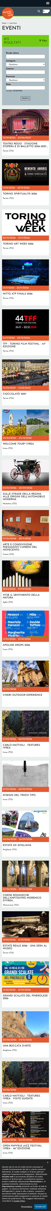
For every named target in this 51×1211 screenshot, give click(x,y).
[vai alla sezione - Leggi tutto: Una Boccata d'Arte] (25, 1034)
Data (8, 84)
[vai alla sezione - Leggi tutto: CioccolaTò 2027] (25, 382)
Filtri (44, 41)
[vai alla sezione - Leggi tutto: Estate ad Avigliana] (25, 834)
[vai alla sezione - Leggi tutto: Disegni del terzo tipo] (25, 784)
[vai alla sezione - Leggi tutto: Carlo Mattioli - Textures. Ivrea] (25, 734)
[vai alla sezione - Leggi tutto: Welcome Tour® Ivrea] (25, 432)
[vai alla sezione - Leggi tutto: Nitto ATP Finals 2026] (25, 282)
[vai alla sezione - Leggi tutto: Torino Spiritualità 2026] (25, 182)
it (43, 11)
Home (4, 23)
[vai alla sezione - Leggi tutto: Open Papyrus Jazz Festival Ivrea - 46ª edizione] (25, 1134)
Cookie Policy (19, 1201)
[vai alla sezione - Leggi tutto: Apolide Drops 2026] (25, 634)
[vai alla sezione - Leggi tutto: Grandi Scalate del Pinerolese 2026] (25, 984)
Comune (10, 69)
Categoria (10, 61)
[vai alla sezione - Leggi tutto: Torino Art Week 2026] (25, 232)
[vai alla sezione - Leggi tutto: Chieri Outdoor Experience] (25, 684)
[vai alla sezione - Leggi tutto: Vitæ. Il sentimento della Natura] (25, 583)
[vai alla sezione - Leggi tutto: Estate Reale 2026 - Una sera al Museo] (25, 934)
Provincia (10, 77)
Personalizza (26, 1206)
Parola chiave (12, 53)
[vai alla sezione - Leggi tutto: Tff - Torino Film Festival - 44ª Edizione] (25, 332)
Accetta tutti (40, 1206)
